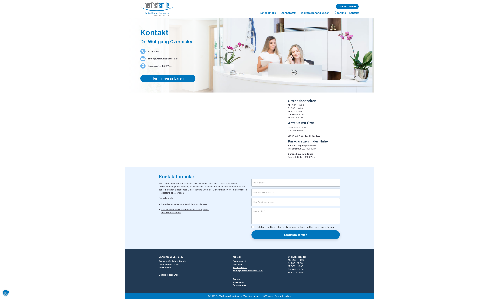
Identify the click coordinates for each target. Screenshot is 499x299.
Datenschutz (239, 285)
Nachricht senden (295, 234)
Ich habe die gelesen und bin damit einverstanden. (295, 227)
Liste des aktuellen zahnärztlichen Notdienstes (184, 204)
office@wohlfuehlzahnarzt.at (163, 58)
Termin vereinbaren (168, 78)
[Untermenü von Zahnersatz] (297, 13)
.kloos (288, 296)
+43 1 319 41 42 (155, 51)
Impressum (238, 282)
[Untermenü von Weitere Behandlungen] (331, 13)
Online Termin (347, 6)
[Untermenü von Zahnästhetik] (277, 13)
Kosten (236, 279)
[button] (5, 293)
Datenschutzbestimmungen (283, 227)
